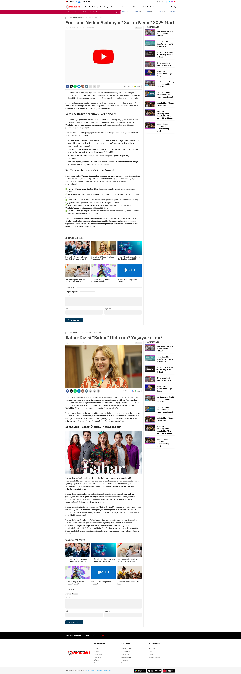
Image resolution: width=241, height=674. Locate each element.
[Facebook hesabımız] (166, 2)
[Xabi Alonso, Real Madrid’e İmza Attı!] (150, 67)
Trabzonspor (126, 7)
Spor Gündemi (90, 671)
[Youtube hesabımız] (175, 2)
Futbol (87, 7)
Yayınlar (123, 663)
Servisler (153, 7)
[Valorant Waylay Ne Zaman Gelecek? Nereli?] (103, 270)
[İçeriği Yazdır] (86, 86)
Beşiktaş (95, 7)
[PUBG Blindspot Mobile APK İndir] (129, 572)
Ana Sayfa (152, 648)
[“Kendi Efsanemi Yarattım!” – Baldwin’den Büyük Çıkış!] (150, 128)
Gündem (138, 28)
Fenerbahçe (104, 7)
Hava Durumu (125, 654)
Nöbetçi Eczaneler (127, 648)
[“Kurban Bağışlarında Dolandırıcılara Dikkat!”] (150, 35)
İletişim (151, 654)
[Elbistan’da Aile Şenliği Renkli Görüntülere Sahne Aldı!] (150, 86)
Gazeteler (124, 660)
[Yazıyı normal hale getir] (98, 86)
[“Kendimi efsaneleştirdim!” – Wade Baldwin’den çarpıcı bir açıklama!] (150, 115)
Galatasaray (115, 7)
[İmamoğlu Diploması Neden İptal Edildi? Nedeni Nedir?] (77, 248)
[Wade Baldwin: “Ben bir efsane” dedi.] (150, 107)
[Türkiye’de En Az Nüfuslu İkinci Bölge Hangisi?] (150, 75)
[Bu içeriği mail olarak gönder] (82, 86)
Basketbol (144, 7)
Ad (67, 309)
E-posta (108, 309)
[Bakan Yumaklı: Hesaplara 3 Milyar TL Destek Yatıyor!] (150, 46)
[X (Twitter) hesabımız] (169, 2)
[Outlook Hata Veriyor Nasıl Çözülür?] (129, 270)
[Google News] (136, 86)
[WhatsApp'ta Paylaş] (75, 86)
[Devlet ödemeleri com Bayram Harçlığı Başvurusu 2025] (129, 248)
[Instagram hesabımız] (172, 2)
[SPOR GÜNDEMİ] (73, 8)
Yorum (68, 295)
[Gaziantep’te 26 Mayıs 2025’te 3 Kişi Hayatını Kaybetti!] (150, 56)
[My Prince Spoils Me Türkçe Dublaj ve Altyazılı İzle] (77, 270)
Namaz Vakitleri (126, 651)
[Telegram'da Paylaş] (79, 86)
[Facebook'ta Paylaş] (67, 86)
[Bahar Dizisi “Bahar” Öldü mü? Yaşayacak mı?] (103, 248)
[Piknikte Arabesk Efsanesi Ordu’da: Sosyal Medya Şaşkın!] (150, 96)
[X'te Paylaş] (71, 86)
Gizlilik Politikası (154, 657)
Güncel (135, 7)
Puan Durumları (126, 657)
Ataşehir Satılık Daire (103, 671)
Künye (151, 651)
